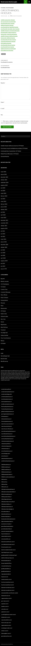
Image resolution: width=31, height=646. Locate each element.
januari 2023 (4, 206)
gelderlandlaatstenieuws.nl (7, 411)
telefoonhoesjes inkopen (7, 25)
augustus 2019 (4, 260)
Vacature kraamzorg (23, 377)
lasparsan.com (4, 576)
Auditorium (14, 370)
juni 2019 (3, 266)
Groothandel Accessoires (6, 61)
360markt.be (4, 484)
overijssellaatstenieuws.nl (7, 438)
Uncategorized (10, 7)
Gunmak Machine (5, 156)
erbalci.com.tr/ (4, 630)
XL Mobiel (3, 343)
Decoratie (4, 373)
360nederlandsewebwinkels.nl (8, 491)
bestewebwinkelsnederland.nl (8, 519)
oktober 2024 (4, 179)
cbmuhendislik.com (5, 539)
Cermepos (3, 286)
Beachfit (3, 278)
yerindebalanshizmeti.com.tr (8, 544)
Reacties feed (4, 358)
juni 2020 (3, 252)
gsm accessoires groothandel (8, 21)
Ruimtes (24, 374)
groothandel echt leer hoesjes (8, 39)
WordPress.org (4, 361)
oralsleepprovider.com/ (6, 628)
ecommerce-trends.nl (6, 524)
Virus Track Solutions (6, 338)
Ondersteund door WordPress (7, 644)
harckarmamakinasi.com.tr (7, 584)
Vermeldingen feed (5, 356)
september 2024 (4, 182)
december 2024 (4, 177)
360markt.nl (4, 479)
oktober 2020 (4, 247)
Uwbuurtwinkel (4, 335)
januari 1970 (4, 268)
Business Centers (4, 371)
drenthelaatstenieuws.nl (7, 399)
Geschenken (12, 374)
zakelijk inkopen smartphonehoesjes (10, 30)
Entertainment (18, 373)
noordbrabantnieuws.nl (6, 433)
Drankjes (9, 373)
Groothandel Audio (5, 66)
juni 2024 (3, 188)
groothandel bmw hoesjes (7, 47)
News (2, 305)
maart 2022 (3, 217)
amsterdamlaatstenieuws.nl (7, 391)
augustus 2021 (4, 228)
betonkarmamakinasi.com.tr (7, 590)
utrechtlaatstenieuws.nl (6, 451)
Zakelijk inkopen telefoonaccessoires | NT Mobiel (12, 145)
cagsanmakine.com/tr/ (6, 598)
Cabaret (8, 371)
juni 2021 (3, 233)
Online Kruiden (4, 316)
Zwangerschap (23, 378)
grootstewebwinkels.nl (6, 528)
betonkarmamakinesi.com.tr (7, 587)
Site (2, 114)
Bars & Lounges (19, 370)
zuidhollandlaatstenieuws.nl (7, 461)
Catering (12, 371)
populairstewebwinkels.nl (7, 531)
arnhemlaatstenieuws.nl (6, 396)
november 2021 (4, 223)
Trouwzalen (17, 377)
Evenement (23, 373)
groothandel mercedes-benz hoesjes (10, 29)
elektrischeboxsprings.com (7, 557)
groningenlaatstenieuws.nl (7, 414)
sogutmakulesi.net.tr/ (6, 625)
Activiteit (2, 370)
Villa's (28, 377)
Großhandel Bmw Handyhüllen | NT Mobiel (11, 151)
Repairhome (3, 324)
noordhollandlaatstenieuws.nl (8, 436)
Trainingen (3, 377)
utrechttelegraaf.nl (5, 453)
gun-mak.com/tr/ (5, 601)
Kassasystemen (4, 300)
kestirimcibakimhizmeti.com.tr (8, 549)
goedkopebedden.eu (6, 568)
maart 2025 (3, 171)
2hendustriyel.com (5, 595)
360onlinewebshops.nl (6, 494)
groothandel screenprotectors (8, 32)
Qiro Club (3, 319)
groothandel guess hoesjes (7, 23)
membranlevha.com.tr (6, 579)
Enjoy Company (4, 297)
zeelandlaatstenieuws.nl (6, 458)
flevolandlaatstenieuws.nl (7, 406)
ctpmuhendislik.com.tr (6, 620)
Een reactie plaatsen (17, 15)
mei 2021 (3, 236)
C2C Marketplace (5, 284)
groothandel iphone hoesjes (8, 45)
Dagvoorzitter (27, 371)
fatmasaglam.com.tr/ (6, 633)
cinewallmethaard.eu (6, 566)
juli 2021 (3, 231)
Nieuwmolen (4, 308)
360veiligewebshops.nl (6, 499)
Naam (3, 102)
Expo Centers (27, 373)
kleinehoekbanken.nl (6, 560)
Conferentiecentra (21, 371)
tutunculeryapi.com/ (6, 622)
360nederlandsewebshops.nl (8, 489)
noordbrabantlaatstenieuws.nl (8, 431)
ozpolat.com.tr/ (5, 603)
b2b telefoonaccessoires (7, 50)
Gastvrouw (8, 374)
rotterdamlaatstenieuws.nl (7, 441)
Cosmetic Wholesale (5, 292)
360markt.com (4, 486)
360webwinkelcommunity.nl (8, 501)
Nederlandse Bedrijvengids (9, 2)
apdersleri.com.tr (5, 611)
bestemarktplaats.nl (6, 516)
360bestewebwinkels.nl (6, 474)
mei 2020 (3, 255)
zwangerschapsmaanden (5, 380)
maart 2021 (3, 239)
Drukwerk (13, 373)
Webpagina (3, 378)
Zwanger (19, 378)
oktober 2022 (4, 209)
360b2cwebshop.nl (5, 467)
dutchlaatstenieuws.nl (6, 401)
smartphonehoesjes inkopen (8, 41)
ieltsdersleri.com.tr (5, 617)
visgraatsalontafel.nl (6, 574)
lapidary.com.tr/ (5, 606)
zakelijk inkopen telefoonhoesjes (9, 36)
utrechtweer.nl (4, 456)
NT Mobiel (3, 7)
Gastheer (4, 374)
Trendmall (3, 330)
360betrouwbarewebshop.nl (8, 477)
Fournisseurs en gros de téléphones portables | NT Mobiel (14, 148)
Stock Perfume (4, 327)
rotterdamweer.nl (5, 448)
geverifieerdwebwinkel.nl (7, 526)
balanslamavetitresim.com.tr (8, 541)
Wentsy (2, 340)
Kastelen (16, 374)
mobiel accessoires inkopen (8, 20)
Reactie (3, 83)
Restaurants (21, 374)
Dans (2, 373)
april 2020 (3, 258)
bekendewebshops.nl (6, 514)
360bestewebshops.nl (6, 472)
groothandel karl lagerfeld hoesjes (9, 27)
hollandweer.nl (4, 416)
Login (2, 353)
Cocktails (15, 371)
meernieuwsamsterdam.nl (7, 423)
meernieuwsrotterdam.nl (7, 428)
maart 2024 (3, 193)
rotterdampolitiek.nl (6, 443)
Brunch (23, 370)
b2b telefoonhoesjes (6, 43)
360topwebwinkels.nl (6, 496)
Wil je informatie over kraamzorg (11, 378)
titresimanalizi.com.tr (6, 547)
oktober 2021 (4, 225)
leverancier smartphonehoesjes (9, 34)
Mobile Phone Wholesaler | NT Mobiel (10, 153)
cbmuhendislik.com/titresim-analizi (9, 593)
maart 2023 (3, 201)
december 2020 (4, 244)
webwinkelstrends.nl (6, 536)
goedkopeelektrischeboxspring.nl (9, 555)
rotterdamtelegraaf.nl (6, 446)
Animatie (6, 370)
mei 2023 (3, 198)
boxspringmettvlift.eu (6, 563)
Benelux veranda (5, 281)
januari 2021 (4, 241)
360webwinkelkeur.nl (6, 504)
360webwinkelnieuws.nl (7, 506)
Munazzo (3, 303)
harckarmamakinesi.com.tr (7, 582)
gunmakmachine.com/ (6, 636)
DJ (7, 373)
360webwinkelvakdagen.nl (7, 509)
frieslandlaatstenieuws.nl (7, 409)
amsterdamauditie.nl (6, 389)
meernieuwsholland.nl (6, 426)
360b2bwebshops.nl (6, 464)
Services (28, 374)
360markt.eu (4, 481)
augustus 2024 (4, 185)
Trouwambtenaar (12, 377)
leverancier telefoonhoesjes (8, 38)
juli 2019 (3, 263)
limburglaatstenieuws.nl (7, 421)
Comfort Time (4, 289)
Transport (6, 377)
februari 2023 (4, 204)
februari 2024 (4, 196)
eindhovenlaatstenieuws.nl (7, 404)
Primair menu (29, 2)
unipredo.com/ (4, 609)
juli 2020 (3, 250)
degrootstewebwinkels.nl (7, 521)
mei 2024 (3, 190)
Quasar (2, 321)
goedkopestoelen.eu (6, 571)
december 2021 (4, 220)
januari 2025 (4, 174)
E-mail (3, 108)
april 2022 (3, 214)
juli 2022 (3, 212)
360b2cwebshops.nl (6, 469)
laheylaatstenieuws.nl (6, 418)
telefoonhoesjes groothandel (8, 48)
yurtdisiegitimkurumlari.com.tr (8, 614)
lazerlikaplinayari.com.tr (7, 552)
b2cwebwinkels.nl (5, 511)
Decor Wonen (4, 294)
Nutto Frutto (4, 313)
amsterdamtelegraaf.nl (6, 394)
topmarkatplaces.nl (5, 533)
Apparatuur (10, 370)
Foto (1, 374)
